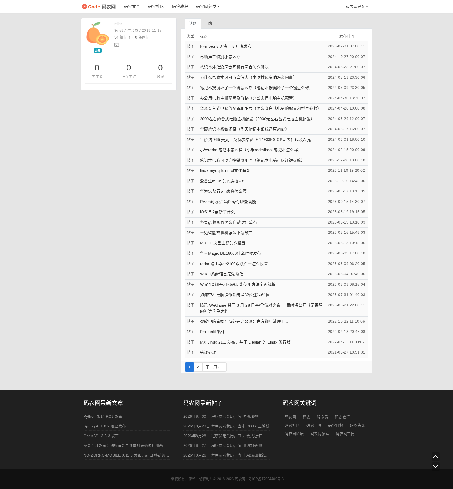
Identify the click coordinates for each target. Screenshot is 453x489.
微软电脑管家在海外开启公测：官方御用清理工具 (244, 321)
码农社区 (156, 6)
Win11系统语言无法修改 (221, 274)
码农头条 (357, 425)
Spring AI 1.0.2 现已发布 (105, 426)
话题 (193, 23)
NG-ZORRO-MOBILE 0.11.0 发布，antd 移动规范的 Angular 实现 (140, 455)
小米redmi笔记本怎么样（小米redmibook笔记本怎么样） (251, 150)
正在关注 (129, 76)
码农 (306, 417)
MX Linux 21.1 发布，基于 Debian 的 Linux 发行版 (245, 342)
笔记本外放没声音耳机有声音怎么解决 (234, 67)
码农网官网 (345, 434)
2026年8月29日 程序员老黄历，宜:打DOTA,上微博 (226, 426)
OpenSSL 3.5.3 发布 (101, 436)
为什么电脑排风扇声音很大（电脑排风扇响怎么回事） (248, 77)
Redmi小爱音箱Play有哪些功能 (228, 201)
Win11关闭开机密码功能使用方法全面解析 (238, 284)
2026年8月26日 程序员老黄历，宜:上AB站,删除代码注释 (231, 455)
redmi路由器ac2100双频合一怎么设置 (234, 264)
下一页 (212, 367)
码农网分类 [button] (206, 6)
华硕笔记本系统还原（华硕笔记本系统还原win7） (244, 129)
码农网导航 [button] (355, 6)
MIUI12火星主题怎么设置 (223, 243)
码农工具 (314, 425)
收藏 (160, 76)
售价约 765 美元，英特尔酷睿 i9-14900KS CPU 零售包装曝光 (255, 139)
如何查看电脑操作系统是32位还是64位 (234, 294)
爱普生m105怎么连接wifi (222, 181)
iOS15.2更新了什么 (217, 212)
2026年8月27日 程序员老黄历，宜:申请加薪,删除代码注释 (232, 445)
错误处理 (208, 352)
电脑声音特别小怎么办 (220, 57)
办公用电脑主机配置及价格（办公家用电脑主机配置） (248, 98)
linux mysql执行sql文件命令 (225, 170)
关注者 (97, 76)
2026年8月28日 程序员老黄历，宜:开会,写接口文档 (226, 436)
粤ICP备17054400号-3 (266, 479)
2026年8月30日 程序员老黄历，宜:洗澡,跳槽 (221, 416)
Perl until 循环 (212, 331)
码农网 (102, 6)
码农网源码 (319, 434)
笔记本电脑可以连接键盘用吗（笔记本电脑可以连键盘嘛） (252, 160)
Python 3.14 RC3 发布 (103, 416)
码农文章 (132, 6)
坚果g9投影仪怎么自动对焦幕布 (228, 222)
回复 (209, 23)
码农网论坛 (294, 434)
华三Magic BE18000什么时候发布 (230, 253)
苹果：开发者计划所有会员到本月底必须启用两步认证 (129, 445)
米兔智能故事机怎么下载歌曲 (226, 232)
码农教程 (180, 6)
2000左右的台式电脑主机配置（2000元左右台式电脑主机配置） (257, 119)
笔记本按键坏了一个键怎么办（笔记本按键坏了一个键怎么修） (256, 87)
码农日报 (335, 425)
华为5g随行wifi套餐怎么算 (223, 191)
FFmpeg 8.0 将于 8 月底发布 (226, 46)
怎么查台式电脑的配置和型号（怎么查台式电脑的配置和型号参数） (260, 108)
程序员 (322, 417)
